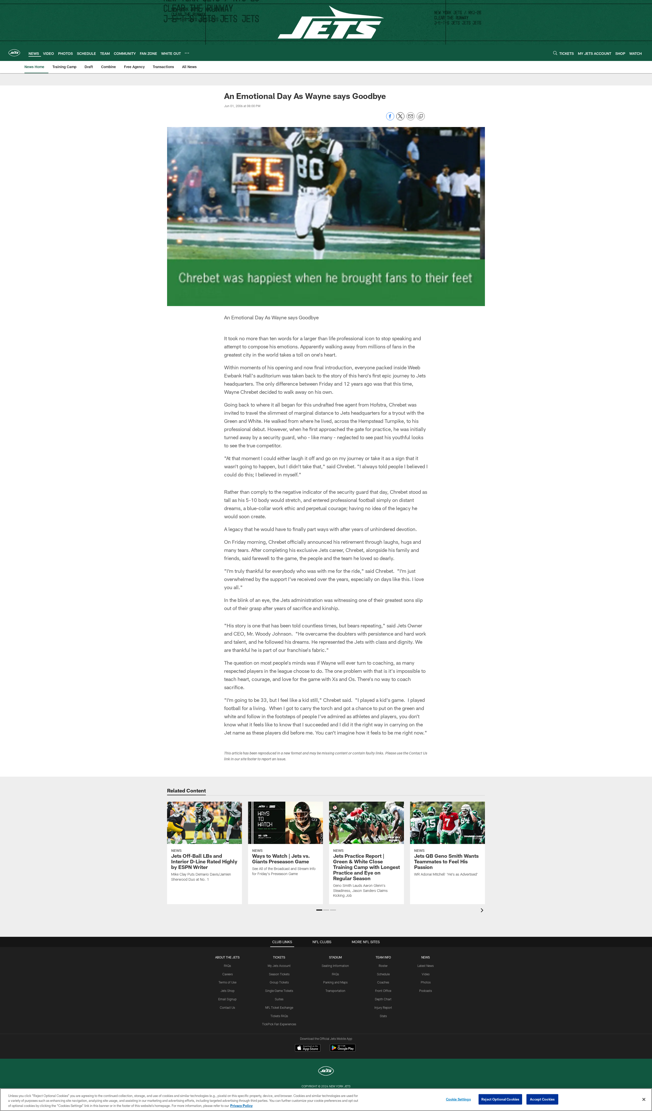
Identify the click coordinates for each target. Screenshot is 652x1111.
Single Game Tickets (279, 990)
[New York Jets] (326, 1071)
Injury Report (383, 1007)
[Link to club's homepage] (14, 53)
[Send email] (410, 119)
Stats (383, 1016)
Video (426, 974)
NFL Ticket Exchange (279, 1007)
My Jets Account (279, 965)
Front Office (383, 990)
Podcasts (425, 990)
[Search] (555, 52)
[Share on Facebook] (390, 119)
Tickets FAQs (279, 1016)
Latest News (425, 965)
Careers (227, 974)
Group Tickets (279, 982)
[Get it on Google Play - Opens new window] (342, 1050)
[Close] (643, 1099)
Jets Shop (228, 990)
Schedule (383, 974)
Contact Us (227, 1007)
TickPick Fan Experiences (279, 1024)
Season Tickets (279, 974)
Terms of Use (227, 982)
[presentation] (483, 911)
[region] (326, 1099)
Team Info (383, 957)
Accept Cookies (542, 1099)
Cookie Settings (458, 1099)
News (425, 957)
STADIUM (335, 957)
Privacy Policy (241, 1106)
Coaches (383, 982)
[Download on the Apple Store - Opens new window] (307, 1048)
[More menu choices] (187, 53)
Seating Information (335, 965)
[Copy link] (421, 116)
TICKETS (279, 957)
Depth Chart (383, 999)
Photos (426, 982)
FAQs (227, 965)
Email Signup (227, 999)
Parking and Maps (335, 982)
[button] (319, 910)
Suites (279, 999)
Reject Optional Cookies (500, 1099)
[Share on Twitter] (400, 119)
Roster (383, 965)
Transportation (335, 990)
